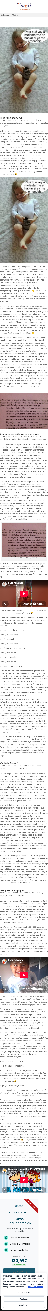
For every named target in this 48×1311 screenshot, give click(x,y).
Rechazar (24, 1299)
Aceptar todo (24, 1293)
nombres (11, 768)
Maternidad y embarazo (34, 123)
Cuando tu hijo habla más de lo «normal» (19, 433)
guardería (4, 439)
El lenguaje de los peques (12, 890)
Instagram (19, 747)
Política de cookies (35, 1287)
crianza (3, 123)
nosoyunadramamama (12, 120)
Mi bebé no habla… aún (11, 117)
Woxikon (32, 351)
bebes (40, 120)
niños (19, 439)
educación (11, 123)
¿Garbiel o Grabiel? (9, 763)
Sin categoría (27, 439)
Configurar (24, 1305)
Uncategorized (40, 439)
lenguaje (19, 123)
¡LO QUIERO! (19, 1272)
